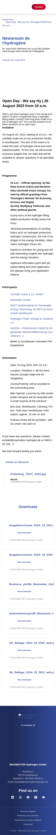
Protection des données (28, 815)
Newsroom (7, 19)
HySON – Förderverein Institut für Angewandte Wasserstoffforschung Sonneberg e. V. (31, 332)
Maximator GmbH (20, 299)
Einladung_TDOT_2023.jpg (28, 474)
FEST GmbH (17, 305)
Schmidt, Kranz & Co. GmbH (26, 294)
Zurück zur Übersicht (17, 462)
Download (28, 824)
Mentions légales (28, 811)
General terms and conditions (28, 820)
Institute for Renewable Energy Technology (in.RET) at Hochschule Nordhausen (31, 309)
